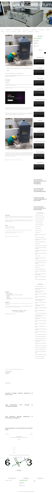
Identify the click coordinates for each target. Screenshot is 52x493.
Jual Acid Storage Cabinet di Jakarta (39, 241)
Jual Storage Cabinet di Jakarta (39, 265)
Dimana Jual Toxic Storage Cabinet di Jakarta (40, 347)
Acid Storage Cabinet (33, 29)
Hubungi (23, 75)
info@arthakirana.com (22, 485)
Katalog (35, 481)
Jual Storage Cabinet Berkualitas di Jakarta (40, 276)
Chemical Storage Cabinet (8, 29)
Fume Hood (7, 31)
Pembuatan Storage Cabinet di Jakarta (40, 260)
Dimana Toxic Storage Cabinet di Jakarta (40, 349)
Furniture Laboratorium (26, 4)
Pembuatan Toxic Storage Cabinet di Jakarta (40, 354)
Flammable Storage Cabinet (17, 29)
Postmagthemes (32, 491)
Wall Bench (24, 31)
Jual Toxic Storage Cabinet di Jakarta (39, 279)
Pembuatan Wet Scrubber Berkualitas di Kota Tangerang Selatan (13, 73)
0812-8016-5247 (36, 43)
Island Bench (19, 31)
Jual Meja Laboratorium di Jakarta (39, 286)
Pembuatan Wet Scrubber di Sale (39, 269)
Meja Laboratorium (13, 31)
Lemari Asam (2, 31)
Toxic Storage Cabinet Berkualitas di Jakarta (40, 313)
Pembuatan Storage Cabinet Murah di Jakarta (41, 253)
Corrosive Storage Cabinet (25, 29)
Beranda (2, 29)
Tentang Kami (37, 31)
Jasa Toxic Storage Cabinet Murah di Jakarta (40, 334)
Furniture (30, 75)
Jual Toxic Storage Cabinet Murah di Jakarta (40, 336)
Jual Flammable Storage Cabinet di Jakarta (40, 234)
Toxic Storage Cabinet (41, 29)
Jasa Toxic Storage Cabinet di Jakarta (40, 356)
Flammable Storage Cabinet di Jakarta (40, 245)
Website (14, 452)
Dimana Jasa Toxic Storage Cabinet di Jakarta (41, 345)
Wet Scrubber (47, 29)
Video (34, 480)
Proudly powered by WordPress (22, 491)
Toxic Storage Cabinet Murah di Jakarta (40, 338)
